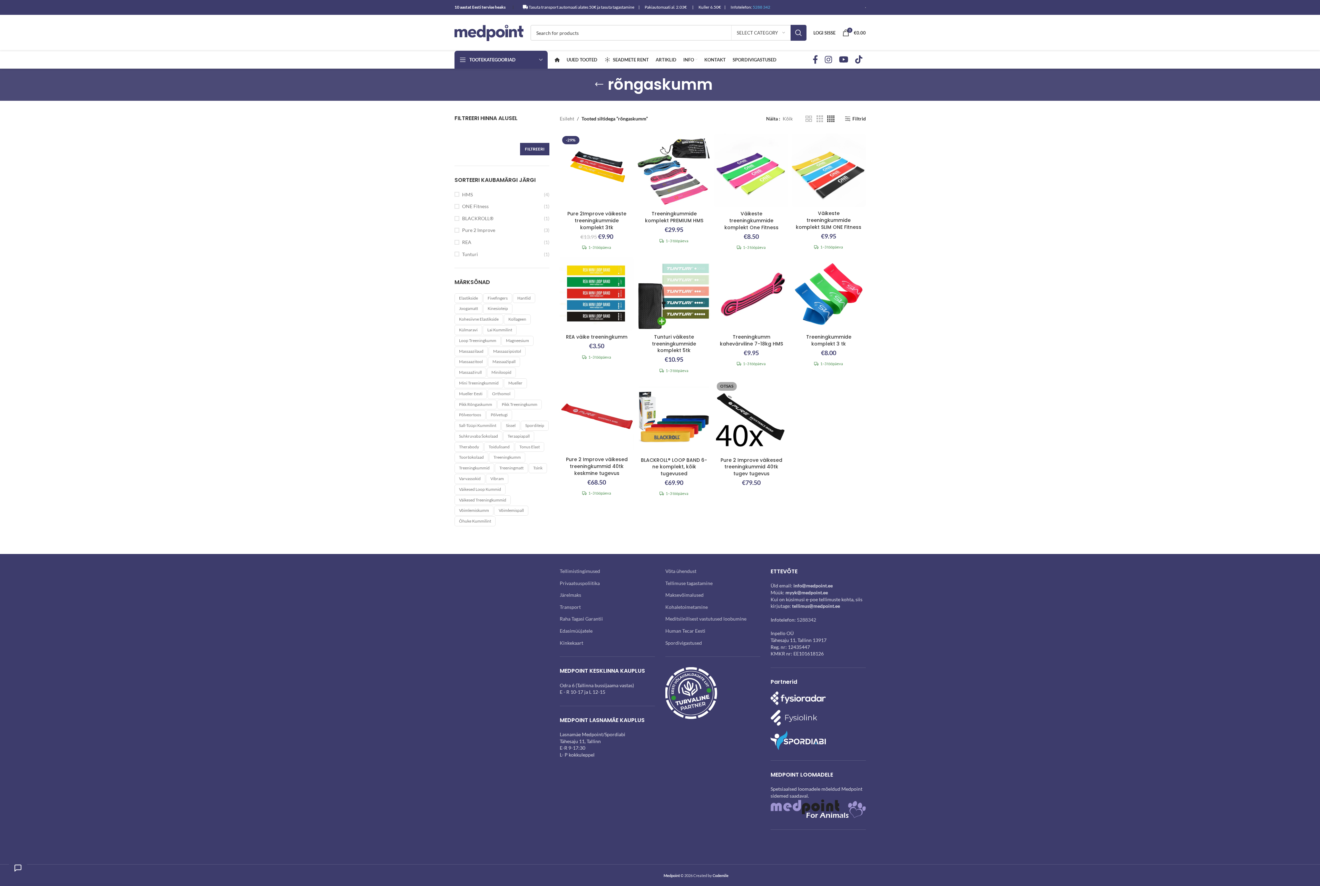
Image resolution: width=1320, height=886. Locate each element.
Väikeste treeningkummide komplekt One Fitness (751, 220)
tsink (537, 467)
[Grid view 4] (830, 119)
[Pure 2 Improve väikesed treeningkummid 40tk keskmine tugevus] (597, 416)
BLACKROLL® (477, 218)
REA (466, 242)
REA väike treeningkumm (596, 336)
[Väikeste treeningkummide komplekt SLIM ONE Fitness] (829, 170)
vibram (497, 478)
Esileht (567, 118)
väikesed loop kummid (480, 489)
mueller (515, 383)
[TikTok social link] (859, 60)
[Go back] (599, 84)
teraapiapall (519, 436)
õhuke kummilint (475, 521)
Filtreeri (535, 149)
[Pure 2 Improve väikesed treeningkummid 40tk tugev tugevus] (751, 417)
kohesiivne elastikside (479, 319)
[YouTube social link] (843, 60)
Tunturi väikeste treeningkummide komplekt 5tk (674, 343)
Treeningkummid (474, 467)
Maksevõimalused (684, 595)
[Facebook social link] (815, 60)
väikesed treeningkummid (482, 500)
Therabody (469, 446)
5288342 (806, 620)
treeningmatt (511, 467)
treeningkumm (507, 457)
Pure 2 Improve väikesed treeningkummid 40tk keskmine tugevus (597, 466)
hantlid (524, 298)
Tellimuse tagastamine (689, 583)
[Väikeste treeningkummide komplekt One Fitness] (751, 170)
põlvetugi (499, 414)
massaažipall (504, 361)
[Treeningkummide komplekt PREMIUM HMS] (674, 170)
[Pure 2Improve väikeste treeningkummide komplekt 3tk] (597, 170)
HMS (467, 194)
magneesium (517, 340)
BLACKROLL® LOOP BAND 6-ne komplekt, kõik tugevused (674, 467)
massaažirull (470, 372)
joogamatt (468, 308)
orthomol (501, 393)
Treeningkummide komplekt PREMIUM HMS (674, 217)
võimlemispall (511, 510)
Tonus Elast (529, 446)
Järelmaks (570, 595)
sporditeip (534, 425)
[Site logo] (489, 32)
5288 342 (761, 7)
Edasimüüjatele (576, 631)
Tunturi (470, 254)
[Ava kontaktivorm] (18, 868)
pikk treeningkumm (519, 404)
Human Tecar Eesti (685, 631)
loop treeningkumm (477, 340)
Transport (570, 607)
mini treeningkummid (479, 383)
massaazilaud (471, 351)
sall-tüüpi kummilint (477, 425)
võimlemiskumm (474, 510)
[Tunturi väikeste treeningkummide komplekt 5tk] (674, 294)
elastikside (468, 298)
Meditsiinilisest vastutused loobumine (705, 619)
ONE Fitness (475, 206)
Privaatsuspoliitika (580, 583)
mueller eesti (470, 393)
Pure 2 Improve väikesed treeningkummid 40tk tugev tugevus (751, 467)
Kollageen (517, 319)
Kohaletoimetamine (686, 607)
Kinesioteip (498, 308)
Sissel (511, 425)
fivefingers (498, 298)
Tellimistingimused (580, 571)
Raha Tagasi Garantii (581, 619)
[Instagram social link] (828, 60)
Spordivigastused (683, 643)
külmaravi (468, 329)
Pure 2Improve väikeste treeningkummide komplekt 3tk (596, 220)
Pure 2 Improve (478, 230)
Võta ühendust (680, 571)
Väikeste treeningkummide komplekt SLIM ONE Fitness (828, 220)
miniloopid (501, 372)
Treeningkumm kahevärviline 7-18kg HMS (751, 340)
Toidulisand (499, 446)
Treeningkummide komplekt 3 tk (828, 340)
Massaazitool (471, 361)
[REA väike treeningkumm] (597, 294)
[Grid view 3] (820, 119)
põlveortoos (470, 414)
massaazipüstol (507, 351)
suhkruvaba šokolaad (478, 436)
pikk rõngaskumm (475, 404)
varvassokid (470, 478)
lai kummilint (499, 329)
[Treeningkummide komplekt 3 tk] (829, 294)
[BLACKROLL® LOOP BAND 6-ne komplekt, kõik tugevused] (674, 417)
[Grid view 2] (808, 119)
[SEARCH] (798, 33)
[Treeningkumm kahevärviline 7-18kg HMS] (751, 294)
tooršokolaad (471, 457)
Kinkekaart (571, 643)
